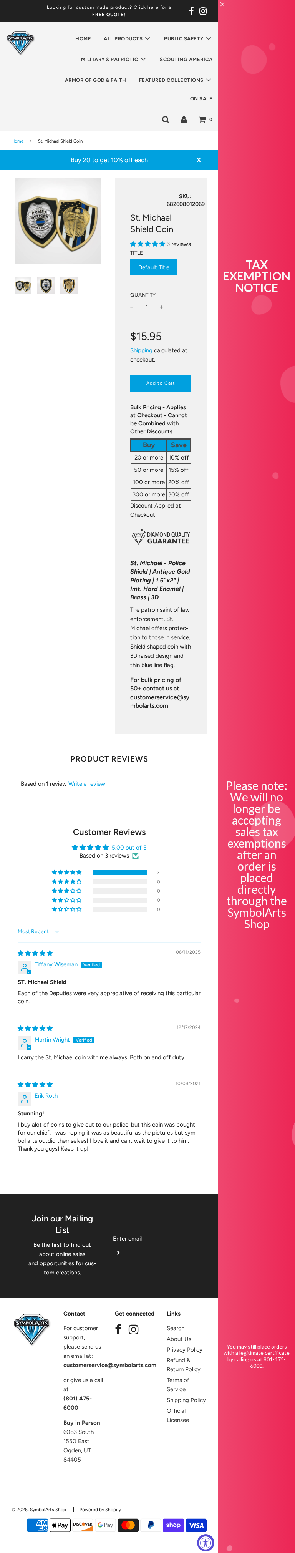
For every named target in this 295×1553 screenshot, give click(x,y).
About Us (179, 1339)
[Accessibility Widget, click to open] (205, 1542)
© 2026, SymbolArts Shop (39, 1509)
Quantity (143, 295)
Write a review (86, 783)
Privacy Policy (184, 1349)
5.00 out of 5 (129, 847)
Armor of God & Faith (95, 80)
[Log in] (184, 119)
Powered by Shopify (100, 1509)
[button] (148, 244)
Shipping (141, 350)
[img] (35, 953)
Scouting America (186, 59)
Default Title (153, 267)
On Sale (201, 98)
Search (175, 1328)
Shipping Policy (186, 1400)
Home (83, 38)
